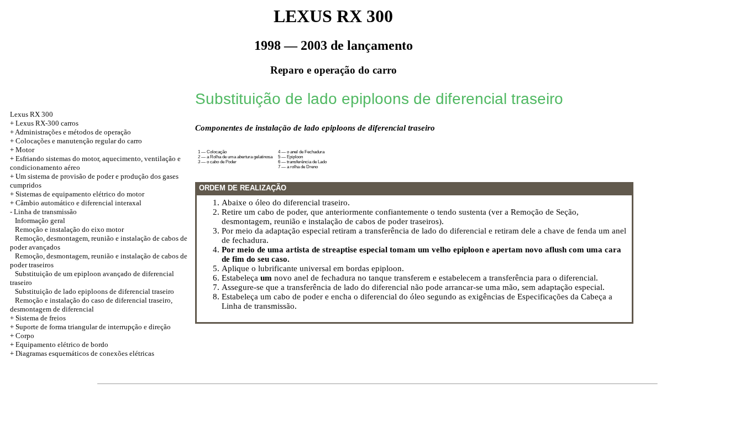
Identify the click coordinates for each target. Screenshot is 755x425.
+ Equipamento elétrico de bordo (59, 344)
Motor (24, 150)
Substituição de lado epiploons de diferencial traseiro (94, 291)
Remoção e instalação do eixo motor (69, 229)
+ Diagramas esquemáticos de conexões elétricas (82, 353)
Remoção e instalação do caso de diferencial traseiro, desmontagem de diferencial (91, 304)
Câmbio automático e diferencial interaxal (78, 203)
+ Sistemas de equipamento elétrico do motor (77, 194)
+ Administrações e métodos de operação (70, 132)
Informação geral (40, 220)
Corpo (24, 335)
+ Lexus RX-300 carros (44, 123)
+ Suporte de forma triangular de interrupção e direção (90, 327)
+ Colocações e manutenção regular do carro (76, 141)
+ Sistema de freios (38, 318)
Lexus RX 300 (31, 114)
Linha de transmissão (45, 212)
